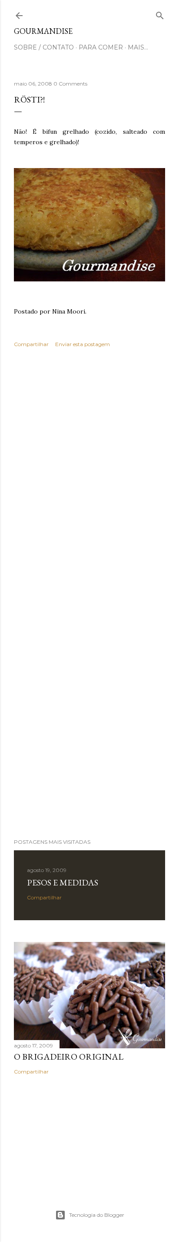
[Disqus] (89, 480)
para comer (101, 47)
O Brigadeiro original (68, 1056)
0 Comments (70, 83)
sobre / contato (44, 47)
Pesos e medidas (62, 882)
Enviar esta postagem (82, 344)
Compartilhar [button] (31, 344)
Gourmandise (43, 31)
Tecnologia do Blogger (96, 1215)
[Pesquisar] (160, 13)
